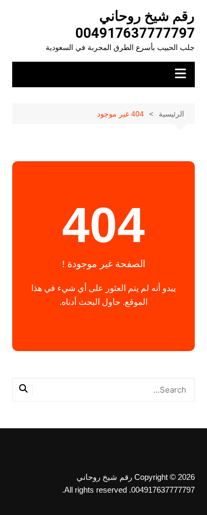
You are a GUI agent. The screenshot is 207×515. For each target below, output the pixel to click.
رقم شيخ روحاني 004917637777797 (135, 24)
